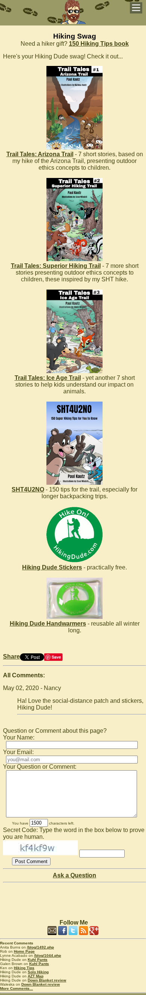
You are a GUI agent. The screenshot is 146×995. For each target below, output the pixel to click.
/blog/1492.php (40, 947)
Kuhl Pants (38, 960)
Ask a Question (74, 875)
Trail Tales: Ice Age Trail (48, 378)
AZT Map (35, 976)
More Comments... (16, 988)
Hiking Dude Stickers (52, 567)
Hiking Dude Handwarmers (48, 623)
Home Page (24, 951)
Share (11, 656)
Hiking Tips (24, 968)
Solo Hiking (38, 972)
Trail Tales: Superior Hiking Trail (56, 266)
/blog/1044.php (47, 955)
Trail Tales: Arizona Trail (39, 154)
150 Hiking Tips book (99, 43)
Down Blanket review (47, 980)
